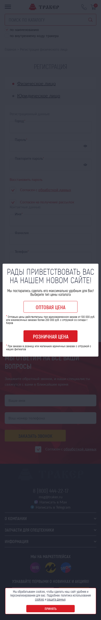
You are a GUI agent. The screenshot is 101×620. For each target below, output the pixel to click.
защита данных (56, 599)
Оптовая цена (50, 307)
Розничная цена (50, 336)
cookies (39, 599)
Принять (51, 609)
